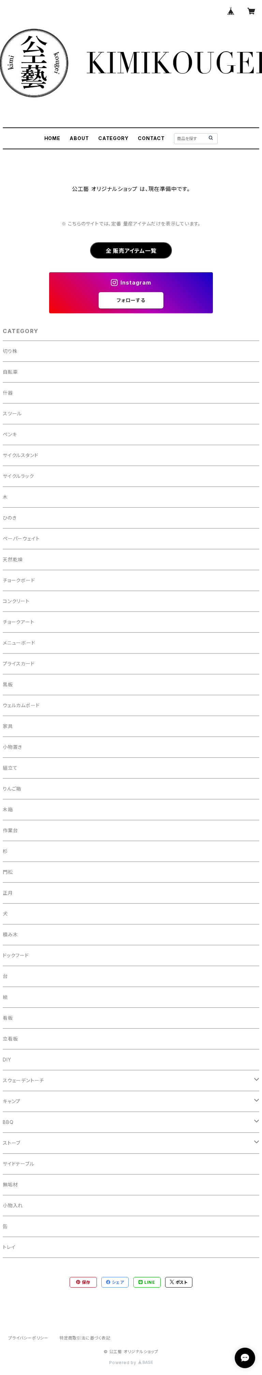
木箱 (8, 809)
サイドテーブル (18, 1164)
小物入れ (13, 1205)
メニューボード (19, 643)
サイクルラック (18, 476)
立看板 (10, 1039)
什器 (8, 393)
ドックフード (16, 955)
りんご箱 (12, 789)
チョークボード (19, 580)
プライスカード (19, 663)
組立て (10, 768)
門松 (8, 872)
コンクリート (16, 601)
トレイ (9, 1247)
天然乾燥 (13, 559)
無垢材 (10, 1184)
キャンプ (11, 1101)
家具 (8, 726)
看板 (8, 1018)
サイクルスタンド (20, 455)
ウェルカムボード (21, 705)
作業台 (10, 830)
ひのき (9, 518)
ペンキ (10, 434)
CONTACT (151, 138)
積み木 (10, 934)
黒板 (8, 684)
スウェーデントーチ (23, 1080)
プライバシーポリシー (28, 1337)
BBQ (8, 1122)
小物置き (12, 747)
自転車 (10, 372)
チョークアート (18, 622)
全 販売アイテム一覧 (131, 250)
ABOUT (79, 138)
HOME (52, 138)
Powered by (123, 1362)
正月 (8, 893)
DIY (7, 1059)
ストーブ (11, 1143)
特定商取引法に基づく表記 (85, 1337)
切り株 (10, 351)
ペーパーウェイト (21, 538)
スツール (12, 413)
